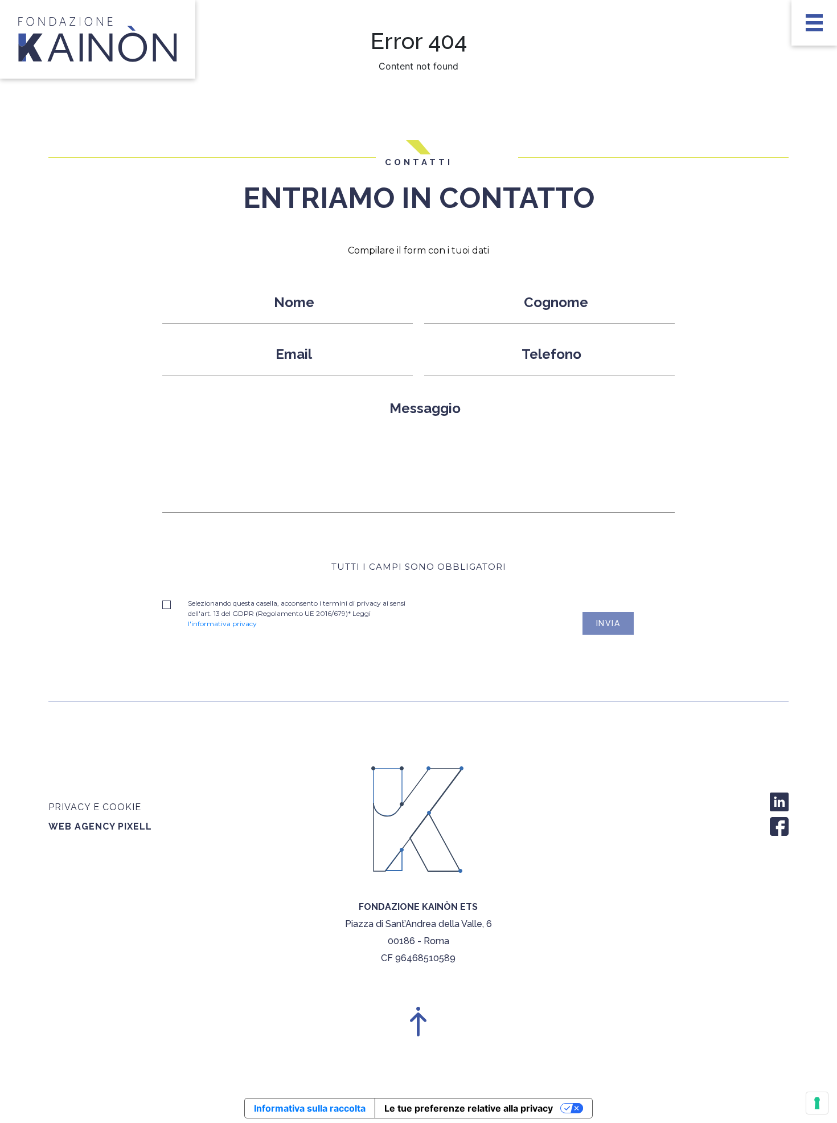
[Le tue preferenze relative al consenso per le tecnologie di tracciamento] (817, 1103)
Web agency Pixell (100, 826)
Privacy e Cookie (94, 807)
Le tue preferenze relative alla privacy (468, 1108)
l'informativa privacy (222, 623)
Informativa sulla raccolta (310, 1108)
